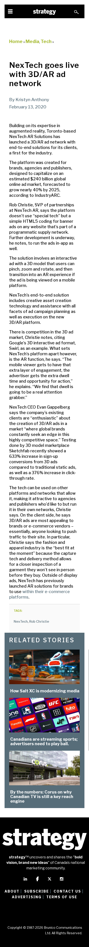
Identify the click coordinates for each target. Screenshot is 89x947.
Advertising (27, 897)
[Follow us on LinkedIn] (25, 881)
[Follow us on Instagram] (61, 881)
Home (16, 41)
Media (32, 41)
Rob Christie (39, 621)
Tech (46, 41)
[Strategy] (44, 12)
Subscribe (36, 891)
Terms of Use (61, 897)
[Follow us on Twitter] (49, 881)
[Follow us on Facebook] (37, 881)
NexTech (21, 621)
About (12, 891)
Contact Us (67, 891)
